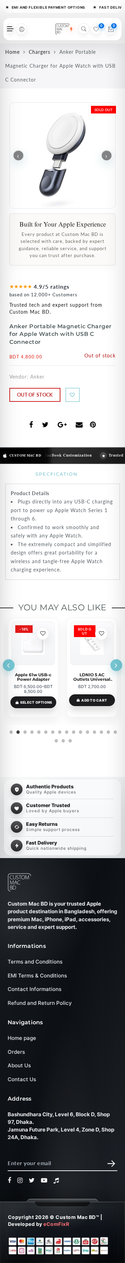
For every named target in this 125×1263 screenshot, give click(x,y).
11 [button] (80, 731)
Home (12, 52)
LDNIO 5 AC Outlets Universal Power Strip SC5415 (33, 677)
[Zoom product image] (62, 155)
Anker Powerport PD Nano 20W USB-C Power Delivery (92, 677)
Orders (16, 1052)
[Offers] (71, 29)
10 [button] (73, 731)
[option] (33, 667)
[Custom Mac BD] (19, 882)
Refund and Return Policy (40, 1003)
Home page (22, 1038)
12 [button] (87, 731)
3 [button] (24, 731)
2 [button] (17, 731)
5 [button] (38, 731)
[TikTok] (56, 1180)
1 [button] (10, 731)
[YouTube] (44, 1180)
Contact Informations (34, 989)
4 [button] (31, 731)
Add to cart (35, 700)
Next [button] (116, 665)
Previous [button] (9, 665)
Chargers (39, 52)
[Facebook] (9, 1180)
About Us (19, 1065)
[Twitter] (32, 1180)
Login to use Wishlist (73, 395)
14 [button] (100, 731)
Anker (37, 377)
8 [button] (59, 731)
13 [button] (93, 731)
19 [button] (69, 739)
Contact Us (22, 1079)
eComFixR (56, 1224)
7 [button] (52, 731)
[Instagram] (20, 1180)
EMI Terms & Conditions (37, 975)
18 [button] (62, 739)
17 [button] (55, 739)
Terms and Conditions (35, 961)
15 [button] (107, 731)
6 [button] (45, 731)
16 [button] (114, 731)
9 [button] (66, 731)
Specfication (56, 474)
